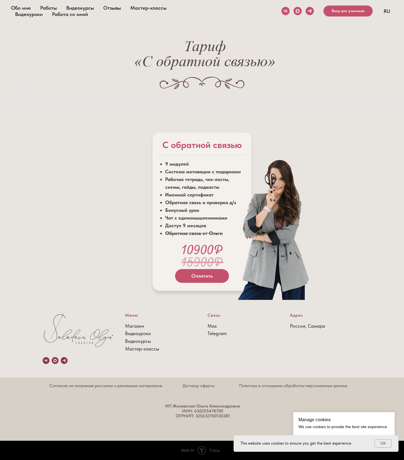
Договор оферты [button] (198, 385)
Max (212, 326)
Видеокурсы (80, 8)
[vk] (285, 11)
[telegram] (310, 11)
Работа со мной (70, 14)
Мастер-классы (148, 8)
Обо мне (21, 8)
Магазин (134, 326)
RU (387, 11)
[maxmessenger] (298, 11)
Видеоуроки (29, 14)
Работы (48, 8)
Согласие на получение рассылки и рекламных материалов (105, 385)
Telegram (217, 333)
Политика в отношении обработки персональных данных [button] (293, 385)
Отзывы (112, 8)
